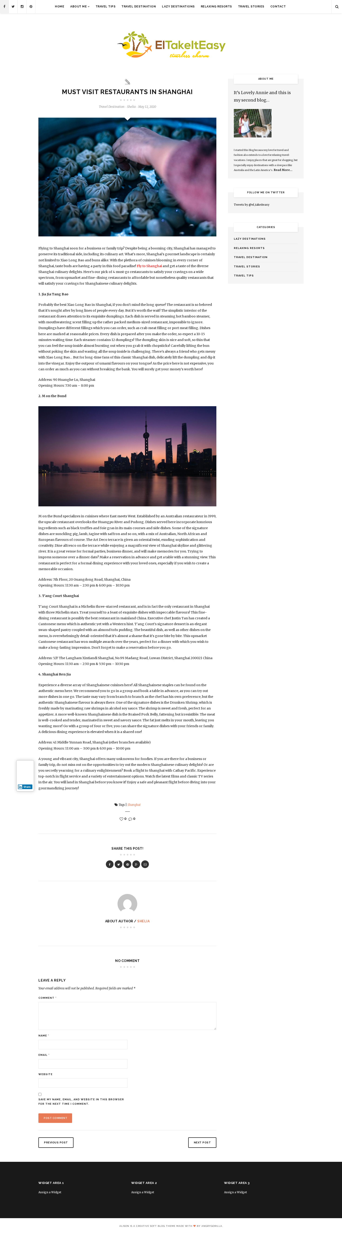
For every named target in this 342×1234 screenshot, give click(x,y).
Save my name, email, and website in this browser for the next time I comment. (81, 1102)
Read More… (283, 170)
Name (43, 1035)
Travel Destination (138, 6)
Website (45, 1074)
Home (59, 6)
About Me (78, 6)
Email (44, 1055)
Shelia (143, 921)
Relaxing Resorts (216, 6)
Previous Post (56, 1142)
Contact (278, 6)
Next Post (202, 1142)
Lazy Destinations (178, 6)
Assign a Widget (49, 1192)
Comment (47, 997)
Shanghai (134, 805)
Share (27, 786)
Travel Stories (251, 6)
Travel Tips (106, 6)
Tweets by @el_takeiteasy (251, 204)
